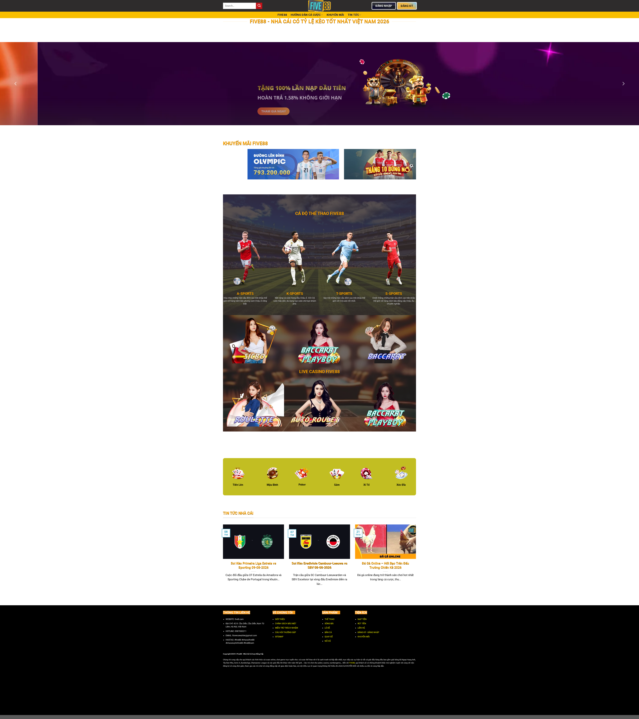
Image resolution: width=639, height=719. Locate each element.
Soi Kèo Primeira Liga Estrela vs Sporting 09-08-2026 (253, 566)
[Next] (623, 83)
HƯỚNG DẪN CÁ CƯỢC (306, 14)
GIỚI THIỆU (280, 619)
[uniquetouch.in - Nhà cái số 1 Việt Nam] (319, 6)
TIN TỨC (353, 14)
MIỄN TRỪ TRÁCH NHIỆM (286, 628)
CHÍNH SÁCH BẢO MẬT (285, 624)
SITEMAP (279, 637)
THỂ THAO (329, 619)
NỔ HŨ (328, 641)
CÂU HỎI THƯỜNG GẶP (285, 632)
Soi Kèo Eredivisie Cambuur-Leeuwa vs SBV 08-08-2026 (319, 566)
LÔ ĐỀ (327, 628)
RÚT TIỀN (362, 624)
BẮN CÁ (328, 632)
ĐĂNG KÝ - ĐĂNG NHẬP (368, 632)
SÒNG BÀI (329, 624)
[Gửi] (259, 6)
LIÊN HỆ (361, 628)
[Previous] (16, 83)
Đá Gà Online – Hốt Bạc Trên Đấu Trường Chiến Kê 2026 (385, 566)
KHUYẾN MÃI (335, 14)
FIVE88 (282, 14)
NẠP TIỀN (362, 619)
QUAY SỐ (329, 637)
